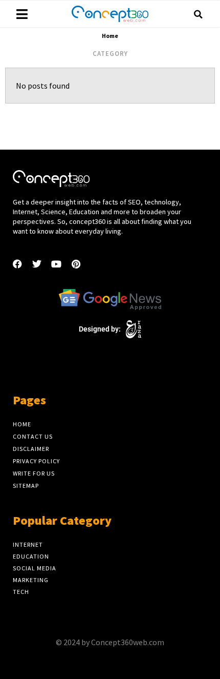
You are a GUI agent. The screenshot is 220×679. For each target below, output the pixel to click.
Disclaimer (31, 448)
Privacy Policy (36, 461)
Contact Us (33, 436)
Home (22, 424)
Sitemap (26, 485)
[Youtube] (56, 264)
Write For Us (34, 473)
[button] (198, 14)
